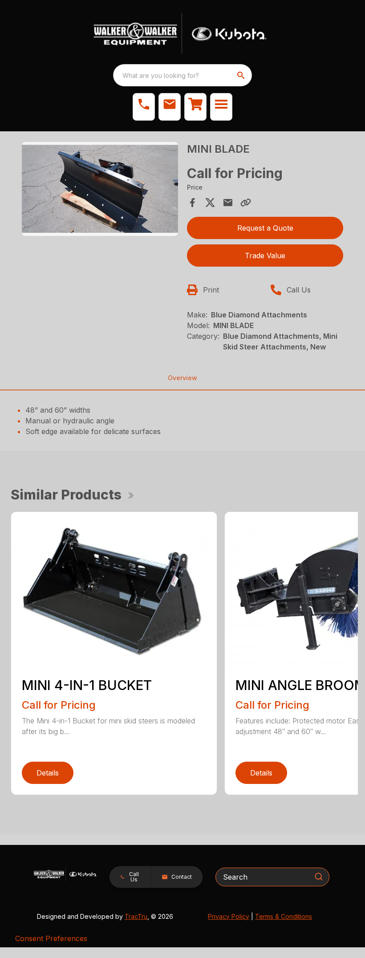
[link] (195, 107)
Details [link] (47, 772)
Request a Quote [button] (265, 227)
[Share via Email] (228, 202)
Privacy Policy (228, 916)
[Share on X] (210, 202)
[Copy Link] (245, 202)
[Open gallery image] (100, 189)
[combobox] (182, 75)
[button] (144, 107)
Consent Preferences (51, 938)
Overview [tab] (182, 378)
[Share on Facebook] (192, 202)
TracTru (136, 916)
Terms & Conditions (283, 916)
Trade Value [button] (265, 255)
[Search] (319, 876)
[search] (241, 75)
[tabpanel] (100, 190)
